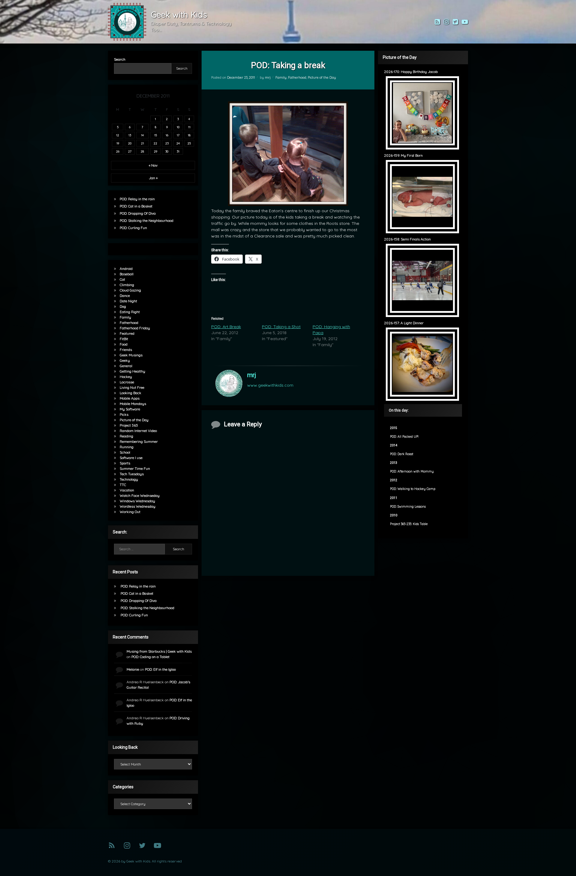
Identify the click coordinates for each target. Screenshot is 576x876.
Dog (123, 306)
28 (142, 151)
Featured (127, 333)
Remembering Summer (139, 441)
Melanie (133, 669)
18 (189, 135)
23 (167, 143)
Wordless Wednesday (137, 506)
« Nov (153, 165)
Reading (126, 436)
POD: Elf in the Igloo (160, 669)
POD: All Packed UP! (404, 437)
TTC (123, 484)
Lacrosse (127, 382)
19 (117, 143)
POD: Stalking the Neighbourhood (146, 220)
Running (127, 447)
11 (189, 127)
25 (189, 143)
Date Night (128, 301)
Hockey (126, 376)
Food (124, 344)
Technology (129, 479)
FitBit (124, 339)
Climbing (127, 284)
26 (117, 151)
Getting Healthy (132, 371)
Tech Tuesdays (132, 474)
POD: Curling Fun (133, 227)
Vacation (127, 490)
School (125, 452)
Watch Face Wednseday (140, 495)
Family (280, 77)
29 (155, 151)
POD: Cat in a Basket (136, 206)
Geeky (125, 360)
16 (167, 135)
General (126, 366)
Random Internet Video (138, 430)
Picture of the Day (322, 77)
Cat (122, 279)
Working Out (130, 511)
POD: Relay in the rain (137, 199)
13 (129, 135)
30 (166, 151)
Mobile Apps (130, 398)
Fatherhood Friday (135, 328)
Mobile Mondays (133, 403)
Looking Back (130, 393)
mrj (268, 77)
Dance (125, 295)
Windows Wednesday (137, 501)
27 (129, 151)
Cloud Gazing (130, 290)
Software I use (131, 457)
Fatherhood (297, 77)
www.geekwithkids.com (270, 385)
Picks (124, 414)
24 (178, 143)
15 (155, 135)
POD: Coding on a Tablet (150, 656)
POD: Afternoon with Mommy (412, 471)
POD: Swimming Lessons (408, 507)
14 (142, 135)
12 (117, 135)
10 (178, 127)
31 (178, 151)
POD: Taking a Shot (281, 326)
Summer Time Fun (135, 468)
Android (126, 268)
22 (155, 143)
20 (129, 143)
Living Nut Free (132, 387)
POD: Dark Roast (401, 454)
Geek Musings (131, 355)
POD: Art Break (226, 326)
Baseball (127, 274)
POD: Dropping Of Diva (138, 213)
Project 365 (129, 425)
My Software (130, 409)
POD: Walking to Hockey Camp (412, 489)
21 (142, 143)
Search (119, 59)
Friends (126, 349)
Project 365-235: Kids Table (409, 524)
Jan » (153, 178)
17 (178, 135)
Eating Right (130, 312)
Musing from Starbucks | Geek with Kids (159, 651)
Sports (125, 463)
